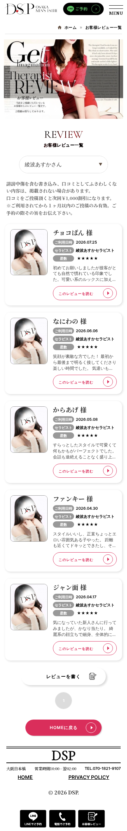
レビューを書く (63, 676)
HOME (25, 777)
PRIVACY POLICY (88, 777)
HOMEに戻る (64, 727)
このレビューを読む (76, 293)
